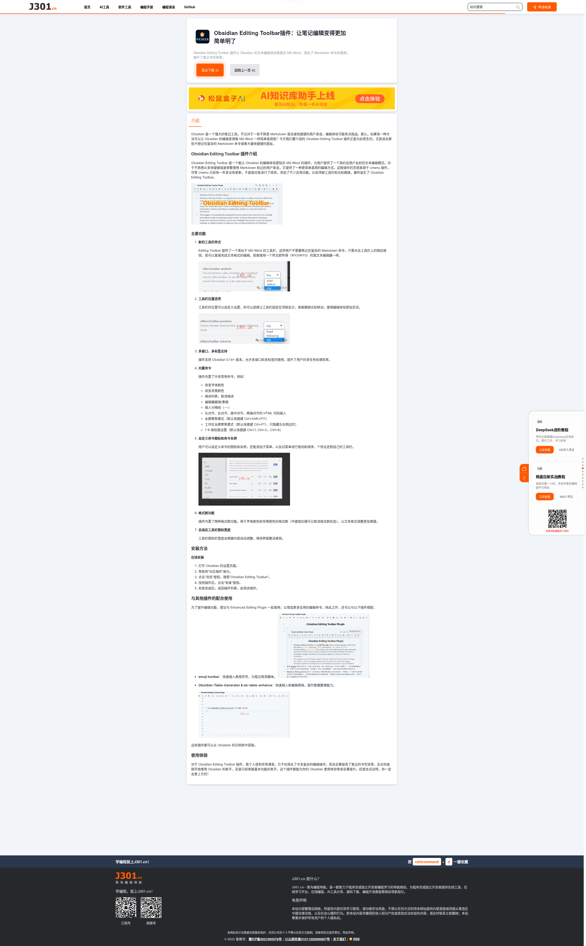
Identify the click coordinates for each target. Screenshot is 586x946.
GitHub (189, 7)
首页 (87, 7)
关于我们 (339, 939)
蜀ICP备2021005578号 (265, 939)
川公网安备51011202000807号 (307, 939)
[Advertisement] (292, 819)
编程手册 (146, 7)
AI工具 (104, 7)
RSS (356, 939)
